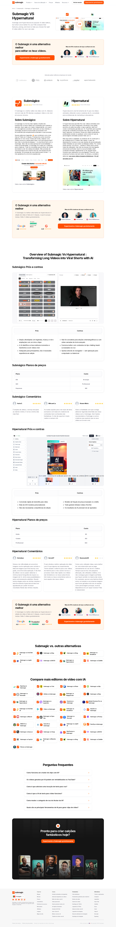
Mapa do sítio (40, 914)
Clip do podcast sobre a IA (58, 904)
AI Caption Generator (57, 906)
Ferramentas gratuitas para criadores (80, 896)
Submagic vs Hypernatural (32, 8)
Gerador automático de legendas (59, 894)
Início (13, 8)
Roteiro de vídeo (76, 899)
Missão (38, 896)
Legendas (96, 899)
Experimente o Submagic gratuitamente (35, 58)
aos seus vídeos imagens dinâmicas (81, 156)
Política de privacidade (27, 923)
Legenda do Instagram (77, 911)
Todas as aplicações (99, 894)
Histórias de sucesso (42, 904)
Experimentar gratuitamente (93, 2)
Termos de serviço (16, 923)
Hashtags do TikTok (77, 904)
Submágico (30, 184)
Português (18, 896)
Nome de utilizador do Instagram (79, 914)
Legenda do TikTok (76, 906)
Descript (96, 914)
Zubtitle (96, 904)
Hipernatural (78, 189)
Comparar (96, 896)
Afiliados (57, 2)
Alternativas (97, 891)
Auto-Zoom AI (55, 911)
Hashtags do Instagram (77, 916)
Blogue (38, 894)
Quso (95, 906)
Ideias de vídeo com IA (77, 909)
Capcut (96, 911)
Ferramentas (75, 891)
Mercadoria (39, 906)
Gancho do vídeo (76, 901)
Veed (95, 909)
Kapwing (96, 916)
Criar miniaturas (75, 894)
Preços (51, 2)
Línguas (39, 911)
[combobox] (18, 896)
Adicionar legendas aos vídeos (59, 896)
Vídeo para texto (56, 901)
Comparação (19, 8)
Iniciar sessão (77, 2)
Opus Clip (96, 901)
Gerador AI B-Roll (56, 909)
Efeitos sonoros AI (56, 914)
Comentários (40, 901)
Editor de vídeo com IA (57, 899)
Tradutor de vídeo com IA (58, 916)
